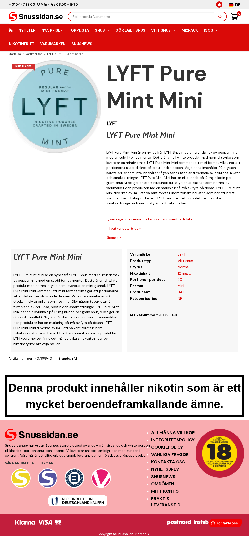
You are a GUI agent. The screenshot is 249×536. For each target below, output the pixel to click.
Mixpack (190, 30)
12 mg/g (184, 273)
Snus (100, 30)
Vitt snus (185, 260)
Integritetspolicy (173, 440)
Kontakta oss (168, 462)
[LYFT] (112, 123)
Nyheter (27, 30)
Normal (183, 267)
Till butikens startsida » (123, 229)
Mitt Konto (165, 491)
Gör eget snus (130, 30)
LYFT (182, 254)
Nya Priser (52, 30)
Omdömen (162, 484)
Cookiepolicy (167, 447)
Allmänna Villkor (173, 433)
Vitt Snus (161, 30)
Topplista (79, 30)
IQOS (208, 30)
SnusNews (81, 43)
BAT (181, 292)
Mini (181, 285)
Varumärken (53, 43)
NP (180, 298)
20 (180, 279)
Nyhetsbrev (165, 469)
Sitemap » (113, 238)
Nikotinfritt (21, 43)
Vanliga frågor (170, 454)
